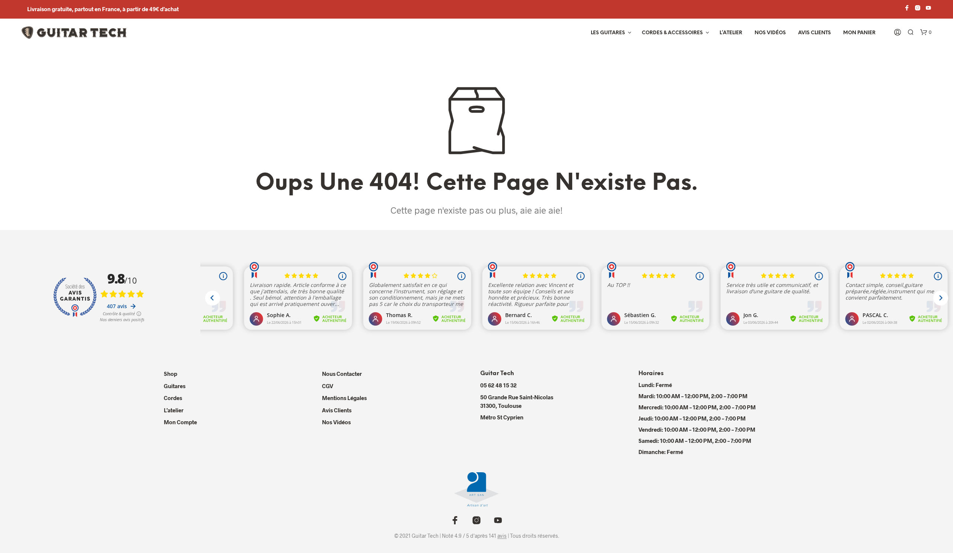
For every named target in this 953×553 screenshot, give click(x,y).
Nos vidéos (770, 33)
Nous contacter (342, 373)
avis (502, 536)
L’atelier (731, 33)
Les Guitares (608, 33)
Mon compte (180, 422)
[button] (925, 32)
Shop (170, 373)
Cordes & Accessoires (672, 33)
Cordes (173, 397)
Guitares (174, 386)
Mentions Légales (344, 397)
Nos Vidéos (336, 422)
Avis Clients (814, 33)
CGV (327, 386)
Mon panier (859, 33)
